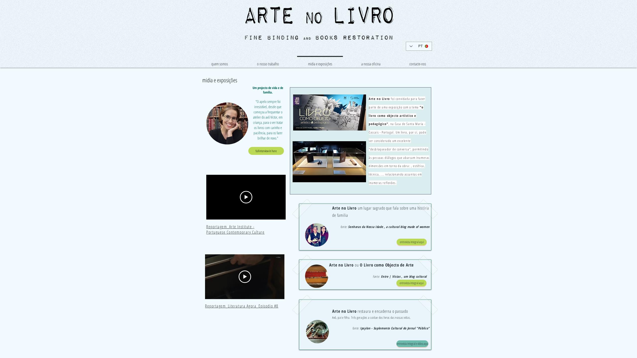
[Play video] (246, 197)
